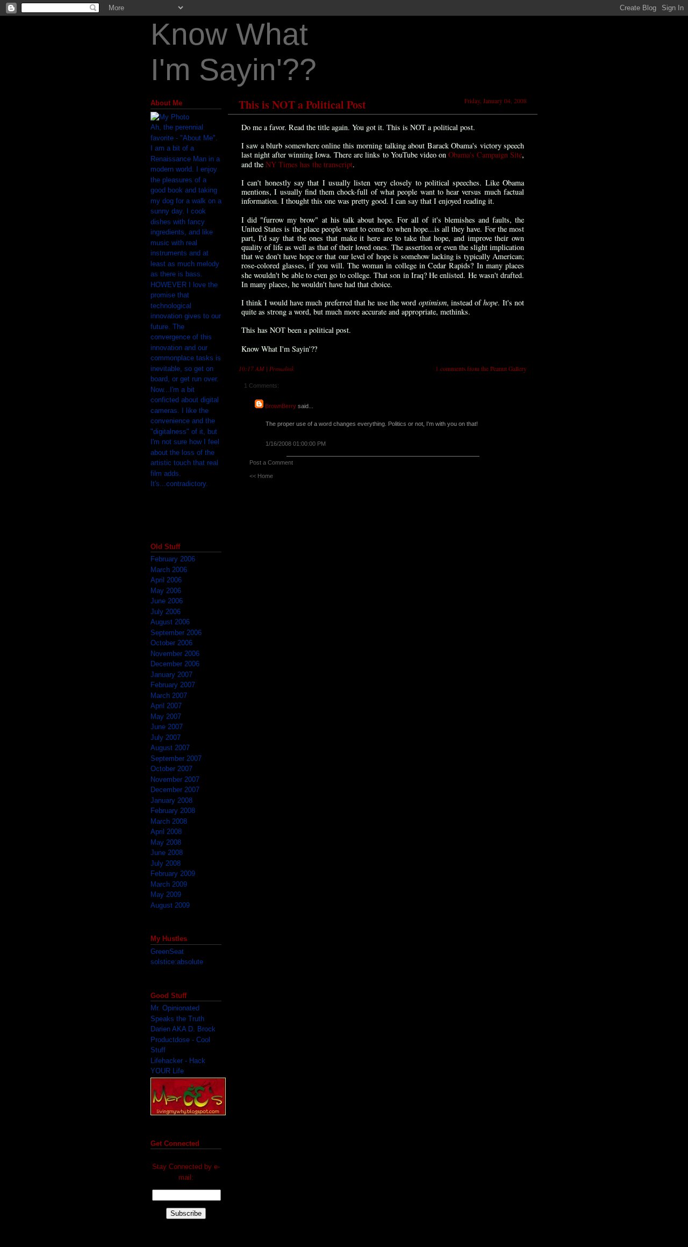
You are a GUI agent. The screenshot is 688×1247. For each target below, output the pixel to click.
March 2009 (168, 884)
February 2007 (172, 685)
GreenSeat (167, 951)
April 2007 (166, 706)
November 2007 (174, 779)
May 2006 (165, 591)
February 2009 (172, 874)
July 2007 (165, 737)
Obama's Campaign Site (485, 154)
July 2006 (165, 612)
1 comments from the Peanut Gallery (481, 369)
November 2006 (174, 654)
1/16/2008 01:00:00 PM (296, 443)
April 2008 (166, 832)
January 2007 (171, 675)
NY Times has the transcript (309, 164)
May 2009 (165, 894)
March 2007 (168, 696)
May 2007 (165, 716)
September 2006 (176, 633)
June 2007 (166, 727)
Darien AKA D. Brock (183, 1029)
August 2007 (170, 748)
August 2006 (170, 622)
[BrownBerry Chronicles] (188, 1113)
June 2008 (166, 853)
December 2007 (174, 790)
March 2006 (168, 570)
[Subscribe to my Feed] (151, 1150)
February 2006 (172, 559)
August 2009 (170, 905)
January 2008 (171, 800)
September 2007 (176, 758)
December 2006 (174, 664)
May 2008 (165, 842)
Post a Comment (271, 462)
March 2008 (168, 821)
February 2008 (172, 811)
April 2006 (166, 580)
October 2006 (171, 643)
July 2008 (165, 863)
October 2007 (171, 769)
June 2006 (166, 601)
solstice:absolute (176, 962)
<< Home (261, 476)
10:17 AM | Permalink (266, 369)
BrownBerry (280, 406)
